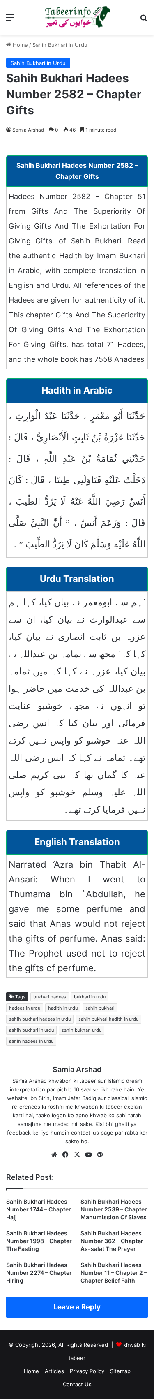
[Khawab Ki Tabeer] (77, 17)
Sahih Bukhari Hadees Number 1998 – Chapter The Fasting (39, 1241)
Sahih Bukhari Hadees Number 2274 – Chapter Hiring (39, 1272)
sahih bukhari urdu (81, 1030)
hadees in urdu (24, 1008)
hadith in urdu (63, 1008)
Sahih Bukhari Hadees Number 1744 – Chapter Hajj (38, 1209)
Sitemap (120, 1371)
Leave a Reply (77, 1307)
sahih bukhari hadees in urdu (40, 1019)
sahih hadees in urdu (31, 1041)
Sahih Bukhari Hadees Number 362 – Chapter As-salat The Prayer (111, 1241)
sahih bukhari (100, 1008)
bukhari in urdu (90, 997)
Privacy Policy (87, 1371)
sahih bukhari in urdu (31, 1030)
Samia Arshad (28, 130)
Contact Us (77, 1384)
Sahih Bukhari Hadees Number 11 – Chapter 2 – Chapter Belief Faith (113, 1272)
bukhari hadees (49, 997)
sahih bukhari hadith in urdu (108, 1019)
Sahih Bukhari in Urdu (59, 45)
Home (19, 45)
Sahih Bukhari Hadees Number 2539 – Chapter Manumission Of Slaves (113, 1209)
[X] (77, 1155)
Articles (54, 1371)
